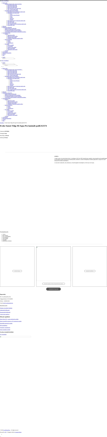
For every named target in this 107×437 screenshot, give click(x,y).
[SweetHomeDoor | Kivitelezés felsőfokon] (4, 0)
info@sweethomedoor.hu (8, 303)
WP (5, 432)
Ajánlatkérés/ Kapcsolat (53, 289)
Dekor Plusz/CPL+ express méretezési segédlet (9, 319)
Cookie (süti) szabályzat (4, 314)
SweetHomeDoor (6, 430)
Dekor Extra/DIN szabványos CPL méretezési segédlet (10, 321)
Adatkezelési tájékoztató (4, 310)
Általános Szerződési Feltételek (6, 308)
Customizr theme (18, 432)
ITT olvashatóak (3, 334)
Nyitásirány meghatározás (5, 327)
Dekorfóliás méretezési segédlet (6, 323)
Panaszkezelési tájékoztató (5, 312)
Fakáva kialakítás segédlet (5, 329)
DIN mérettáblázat (3, 325)
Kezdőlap (2, 122)
